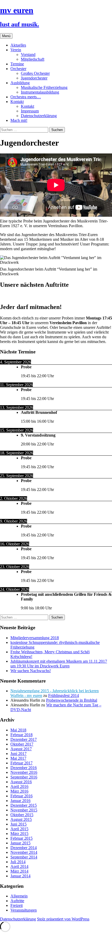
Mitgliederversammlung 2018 (34, 638)
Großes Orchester (35, 73)
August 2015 (21, 819)
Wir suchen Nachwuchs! (30, 670)
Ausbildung (20, 83)
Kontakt (17, 101)
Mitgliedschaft (32, 59)
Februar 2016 (21, 796)
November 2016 (23, 772)
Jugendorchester (34, 78)
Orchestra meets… (25, 97)
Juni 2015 (18, 824)
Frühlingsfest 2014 (63, 695)
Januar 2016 (20, 800)
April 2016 (19, 786)
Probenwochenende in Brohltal (71, 700)
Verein (15, 50)
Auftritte (17, 900)
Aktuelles (18, 45)
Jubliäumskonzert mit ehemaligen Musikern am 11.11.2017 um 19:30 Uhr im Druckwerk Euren (58, 663)
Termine (17, 64)
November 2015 (23, 810)
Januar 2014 (20, 876)
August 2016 (21, 782)
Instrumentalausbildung (40, 92)
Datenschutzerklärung (39, 115)
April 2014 (19, 866)
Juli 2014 (18, 862)
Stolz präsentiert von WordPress (63, 919)
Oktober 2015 (21, 814)
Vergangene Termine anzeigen (25, 296)
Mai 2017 (18, 758)
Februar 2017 (21, 763)
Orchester (18, 68)
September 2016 (23, 777)
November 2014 (23, 852)
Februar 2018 (21, 734)
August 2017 (21, 749)
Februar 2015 (21, 838)
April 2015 (19, 829)
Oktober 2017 (21, 744)
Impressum (30, 111)
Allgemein (19, 896)
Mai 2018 (18, 730)
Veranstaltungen (23, 910)
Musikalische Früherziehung (44, 87)
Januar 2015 (20, 843)
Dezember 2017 (23, 739)
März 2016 (19, 791)
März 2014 (19, 871)
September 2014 (23, 857)
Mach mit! (18, 120)
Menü (6, 36)
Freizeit (16, 905)
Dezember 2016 (23, 767)
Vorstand (28, 54)
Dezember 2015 (23, 805)
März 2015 (19, 833)
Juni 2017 (18, 753)
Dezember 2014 (23, 847)
